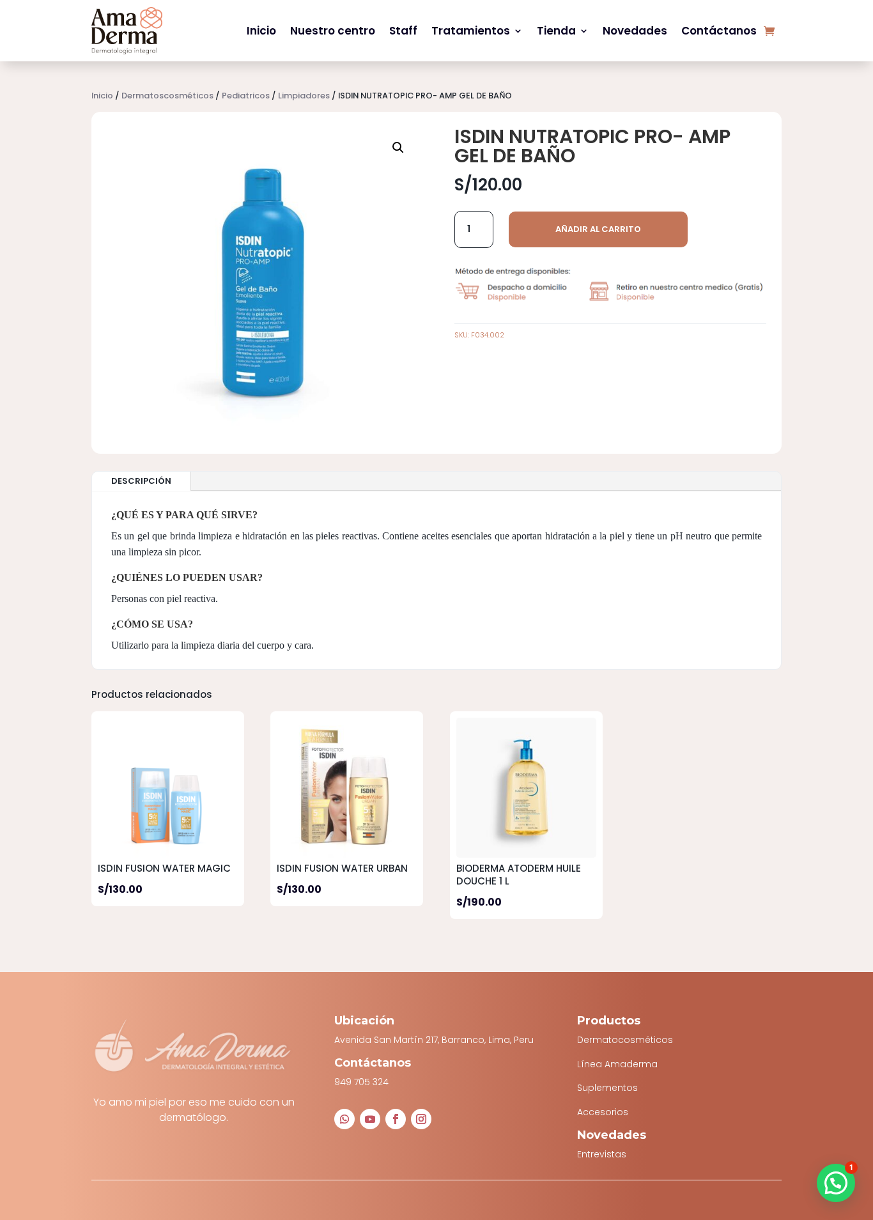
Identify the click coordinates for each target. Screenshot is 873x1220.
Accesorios (602, 1112)
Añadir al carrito (598, 229)
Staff (403, 30)
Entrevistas (601, 1154)
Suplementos (607, 1087)
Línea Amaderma (617, 1064)
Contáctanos (719, 30)
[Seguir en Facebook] (395, 1119)
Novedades (635, 30)
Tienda (556, 30)
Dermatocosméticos (625, 1039)
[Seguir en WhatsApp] (344, 1119)
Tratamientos (470, 30)
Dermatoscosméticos (167, 95)
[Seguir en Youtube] (370, 1119)
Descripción (141, 481)
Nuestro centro (332, 30)
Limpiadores (304, 95)
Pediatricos (246, 95)
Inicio (261, 30)
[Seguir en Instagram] (421, 1119)
